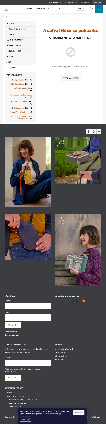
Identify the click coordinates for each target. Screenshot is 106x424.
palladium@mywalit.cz (67, 349)
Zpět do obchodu (71, 78)
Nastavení (26, 419)
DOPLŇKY (10, 56)
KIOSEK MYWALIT (14, 406)
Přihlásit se (13, 325)
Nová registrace (11, 331)
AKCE (9, 62)
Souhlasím (79, 413)
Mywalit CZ (62, 359)
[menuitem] (28, 9)
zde (59, 414)
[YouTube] (98, 131)
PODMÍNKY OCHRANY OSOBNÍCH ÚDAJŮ (23, 399)
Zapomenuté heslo (12, 335)
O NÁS (9, 392)
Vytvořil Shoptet (95, 417)
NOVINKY (10, 23)
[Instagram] (93, 131)
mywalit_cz (62, 356)
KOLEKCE (10, 34)
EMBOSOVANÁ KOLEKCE (16, 29)
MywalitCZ (62, 352)
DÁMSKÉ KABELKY (14, 45)
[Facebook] (88, 131)
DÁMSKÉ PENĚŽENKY (15, 40)
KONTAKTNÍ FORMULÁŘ (16, 403)
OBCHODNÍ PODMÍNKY (16, 396)
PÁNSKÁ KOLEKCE (14, 51)
